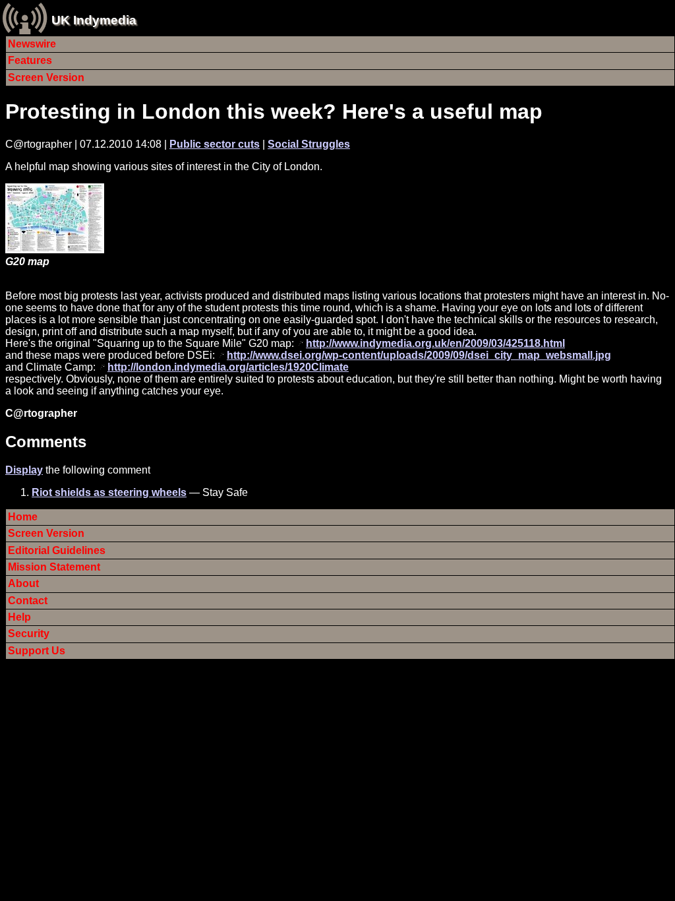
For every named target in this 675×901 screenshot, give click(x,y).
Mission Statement (54, 567)
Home (23, 516)
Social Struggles (309, 144)
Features (30, 60)
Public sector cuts (214, 144)
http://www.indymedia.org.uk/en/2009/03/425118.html (435, 343)
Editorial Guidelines (56, 550)
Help (19, 617)
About (23, 583)
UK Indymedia (93, 20)
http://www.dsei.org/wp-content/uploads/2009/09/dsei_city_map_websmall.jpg (419, 355)
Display (24, 470)
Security (28, 633)
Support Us (36, 650)
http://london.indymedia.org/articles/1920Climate (228, 367)
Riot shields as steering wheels (109, 492)
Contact (27, 600)
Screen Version (46, 77)
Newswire (32, 43)
